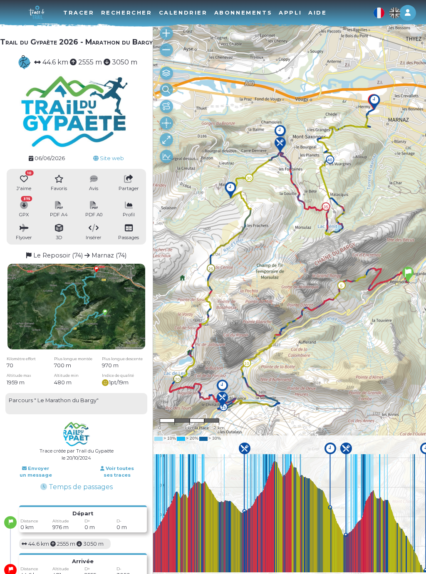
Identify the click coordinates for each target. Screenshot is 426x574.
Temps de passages (80, 487)
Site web (111, 158)
